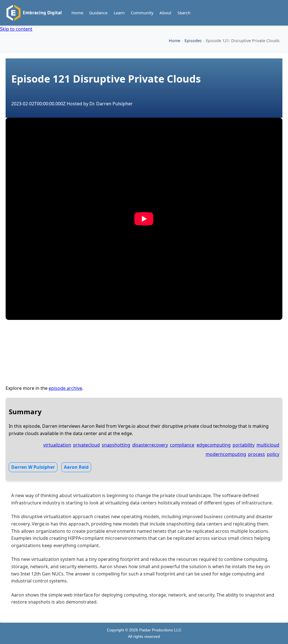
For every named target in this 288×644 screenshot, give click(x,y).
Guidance (98, 12)
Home (77, 12)
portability (244, 445)
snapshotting (116, 445)
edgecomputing (214, 445)
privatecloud (86, 445)
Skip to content (16, 29)
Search (183, 12)
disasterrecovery (150, 445)
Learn (119, 12)
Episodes (193, 40)
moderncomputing (226, 454)
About (165, 12)
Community (142, 12)
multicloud (267, 445)
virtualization (57, 445)
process (256, 454)
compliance (182, 445)
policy (273, 454)
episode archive (65, 388)
